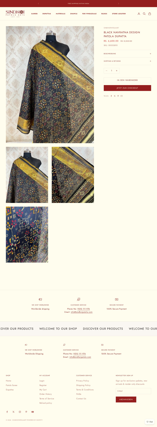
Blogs (104, 14)
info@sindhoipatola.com (81, 312)
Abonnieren (126, 399)
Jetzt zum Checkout (127, 88)
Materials (60, 14)
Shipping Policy (83, 385)
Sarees (34, 14)
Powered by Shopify (35, 420)
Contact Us (81, 398)
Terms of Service (46, 398)
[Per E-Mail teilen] (122, 96)
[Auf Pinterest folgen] (26, 412)
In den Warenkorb (127, 80)
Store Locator (119, 14)
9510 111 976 (84, 308)
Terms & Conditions (85, 389)
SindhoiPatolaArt (111, 28)
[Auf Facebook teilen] (111, 96)
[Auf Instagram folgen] (20, 412)
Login (41, 380)
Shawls (73, 14)
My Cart (42, 389)
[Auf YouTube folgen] (32, 412)
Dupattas (47, 14)
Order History (45, 394)
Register (43, 385)
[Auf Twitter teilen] (115, 96)
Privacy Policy (82, 380)
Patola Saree (11, 385)
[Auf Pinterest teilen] (118, 96)
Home (8, 380)
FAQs (78, 394)
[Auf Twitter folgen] (13, 412)
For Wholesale (89, 14)
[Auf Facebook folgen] (7, 412)
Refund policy (45, 403)
